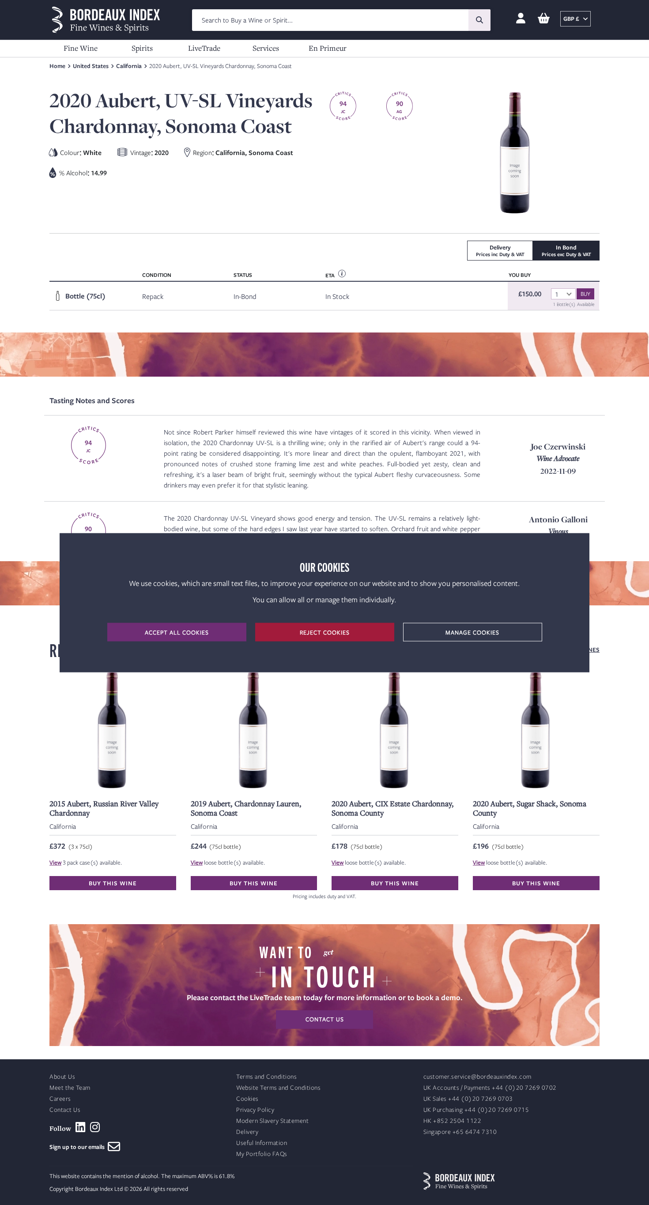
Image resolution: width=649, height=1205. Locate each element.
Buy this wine (113, 883)
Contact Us (64, 1110)
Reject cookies (325, 632)
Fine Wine (81, 48)
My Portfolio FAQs (261, 1154)
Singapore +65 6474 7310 (460, 1132)
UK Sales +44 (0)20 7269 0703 (468, 1099)
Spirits (142, 48)
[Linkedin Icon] (80, 1127)
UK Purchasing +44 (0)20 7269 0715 (476, 1110)
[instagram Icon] (95, 1127)
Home (57, 66)
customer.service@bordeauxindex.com (477, 1076)
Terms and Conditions (266, 1076)
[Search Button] (479, 20)
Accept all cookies (177, 632)
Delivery (247, 1132)
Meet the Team (70, 1088)
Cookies (247, 1099)
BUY (585, 293)
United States (91, 66)
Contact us (325, 1019)
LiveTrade (204, 48)
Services (266, 48)
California (129, 66)
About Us (62, 1076)
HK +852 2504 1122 (452, 1121)
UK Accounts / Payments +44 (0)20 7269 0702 (490, 1088)
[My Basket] (543, 18)
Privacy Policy (255, 1110)
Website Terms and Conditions (278, 1088)
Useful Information (261, 1143)
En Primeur (328, 48)
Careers (60, 1099)
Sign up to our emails (78, 1147)
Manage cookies (472, 632)
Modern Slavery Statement (272, 1121)
